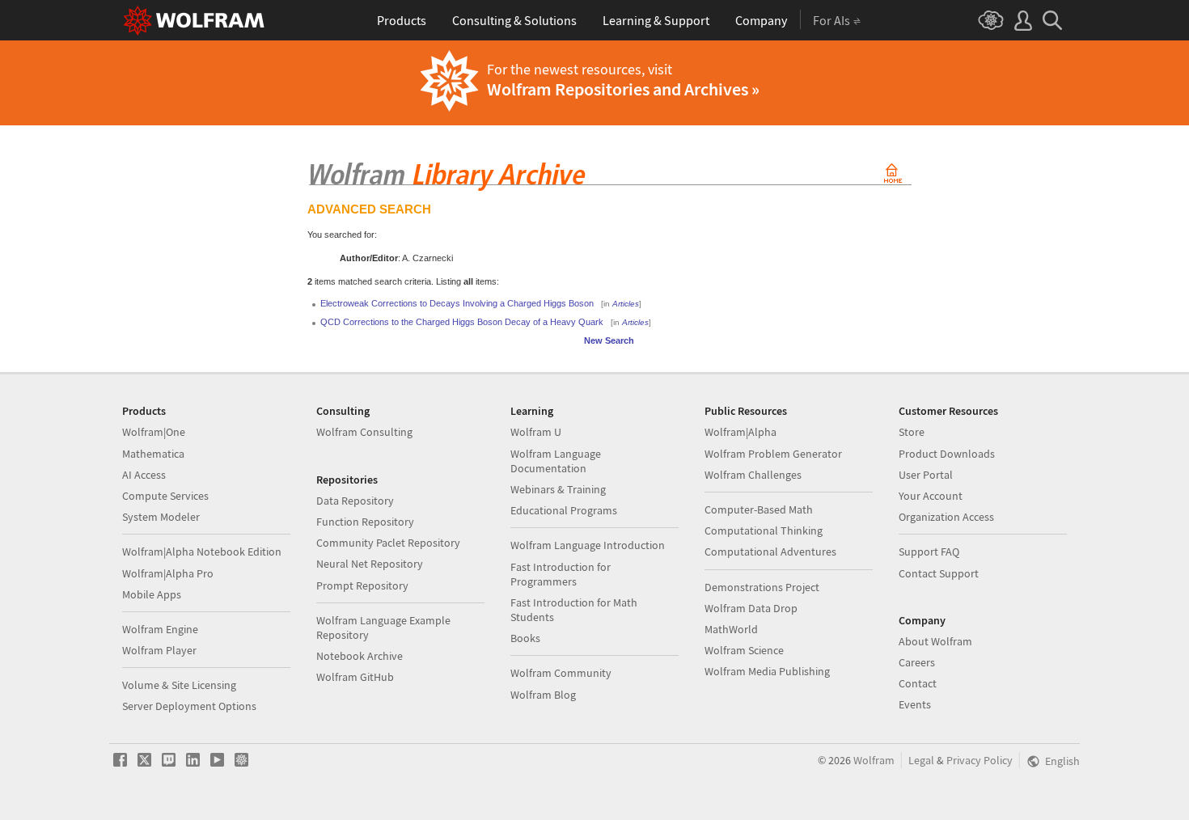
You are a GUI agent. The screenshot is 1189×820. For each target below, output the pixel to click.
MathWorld (731, 629)
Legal (921, 760)
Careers (917, 662)
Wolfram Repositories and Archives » (623, 89)
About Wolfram (935, 641)
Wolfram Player (159, 650)
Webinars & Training (558, 489)
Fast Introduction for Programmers (560, 574)
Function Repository (365, 521)
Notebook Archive (359, 656)
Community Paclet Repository (388, 542)
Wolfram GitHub (355, 677)
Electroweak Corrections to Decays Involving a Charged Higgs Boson (457, 303)
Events (915, 704)
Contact (918, 683)
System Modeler (161, 516)
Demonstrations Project (762, 587)
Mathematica (153, 453)
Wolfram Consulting (364, 432)
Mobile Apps (151, 594)
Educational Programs (563, 510)
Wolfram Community (560, 673)
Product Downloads (947, 453)
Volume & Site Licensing (179, 685)
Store (912, 432)
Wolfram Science (744, 650)
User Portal (926, 474)
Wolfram (874, 760)
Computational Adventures (770, 551)
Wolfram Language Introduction (587, 545)
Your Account (931, 495)
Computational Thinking (764, 530)
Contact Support (939, 573)
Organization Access (946, 516)
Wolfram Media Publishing (767, 671)
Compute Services (165, 495)
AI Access (144, 474)
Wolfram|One (153, 432)
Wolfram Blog (543, 694)
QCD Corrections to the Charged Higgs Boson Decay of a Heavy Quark (461, 322)
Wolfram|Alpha (740, 432)
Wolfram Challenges (753, 474)
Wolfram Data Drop (751, 608)
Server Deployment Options (189, 706)
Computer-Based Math (759, 509)
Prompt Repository (362, 585)
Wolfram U (535, 432)
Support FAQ (929, 551)
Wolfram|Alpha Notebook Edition (201, 551)
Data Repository (355, 500)
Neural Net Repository (369, 563)
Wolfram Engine (160, 629)
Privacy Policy (979, 760)
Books (525, 638)
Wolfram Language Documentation (555, 461)
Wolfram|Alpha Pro (168, 573)
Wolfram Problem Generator (773, 453)
